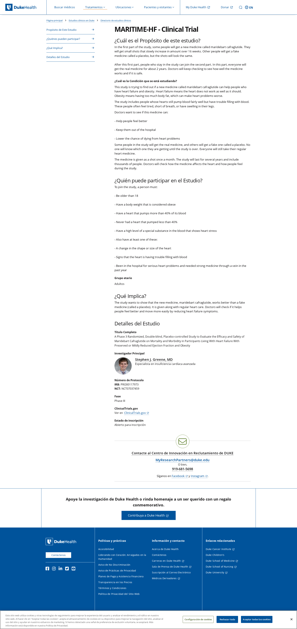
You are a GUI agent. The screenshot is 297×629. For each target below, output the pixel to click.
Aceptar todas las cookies (256, 619)
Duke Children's (215, 555)
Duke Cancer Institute (218, 549)
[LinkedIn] (61, 569)
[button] (249, 7)
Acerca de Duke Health (165, 549)
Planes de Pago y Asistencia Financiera (121, 576)
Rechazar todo (227, 619)
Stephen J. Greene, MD (154, 359)
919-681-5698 (182, 469)
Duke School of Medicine (220, 560)
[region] (148, 619)
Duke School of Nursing (219, 566)
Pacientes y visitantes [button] (158, 7)
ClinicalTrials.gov (135, 413)
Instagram (197, 476)
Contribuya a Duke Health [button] (146, 515)
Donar (225, 7)
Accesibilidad (106, 549)
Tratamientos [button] (94, 7)
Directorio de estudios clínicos (116, 20)
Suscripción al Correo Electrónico (171, 572)
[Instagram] (54, 569)
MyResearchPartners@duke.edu (183, 460)
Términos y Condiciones (112, 588)
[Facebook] (48, 569)
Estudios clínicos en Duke (81, 20)
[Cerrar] (291, 619)
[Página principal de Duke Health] (26, 7)
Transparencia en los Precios (115, 582)
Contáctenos (58, 555)
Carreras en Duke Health (166, 560)
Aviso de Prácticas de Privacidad (117, 570)
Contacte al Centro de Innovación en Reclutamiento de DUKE (182, 453)
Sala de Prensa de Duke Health (170, 566)
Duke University (215, 572)
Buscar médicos (64, 7)
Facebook (178, 476)
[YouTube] (74, 569)
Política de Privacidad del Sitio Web (119, 594)
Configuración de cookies (198, 619)
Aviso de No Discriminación (114, 564)
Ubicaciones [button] (123, 7)
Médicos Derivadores (164, 578)
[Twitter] (67, 569)
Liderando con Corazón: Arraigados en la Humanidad (122, 556)
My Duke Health (196, 7)
